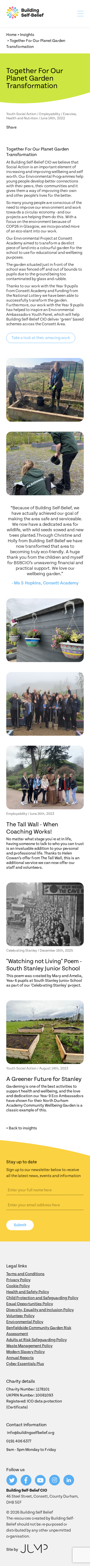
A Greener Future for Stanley (44, 1079)
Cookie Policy (18, 1286)
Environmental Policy (24, 1322)
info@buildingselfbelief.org (30, 1432)
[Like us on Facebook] (26, 1484)
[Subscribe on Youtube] (40, 1484)
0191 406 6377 (18, 1441)
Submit (20, 1225)
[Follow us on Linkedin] (68, 1484)
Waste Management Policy (29, 1346)
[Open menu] (80, 14)
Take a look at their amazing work (41, 338)
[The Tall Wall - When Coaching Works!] (45, 777)
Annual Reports (20, 1358)
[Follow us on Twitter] (12, 1484)
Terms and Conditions (25, 1274)
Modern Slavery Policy (25, 1352)
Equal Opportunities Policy (29, 1304)
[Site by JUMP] (34, 1549)
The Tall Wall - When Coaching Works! (32, 828)
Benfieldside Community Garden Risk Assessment (38, 1331)
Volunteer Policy (20, 1316)
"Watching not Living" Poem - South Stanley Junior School (44, 965)
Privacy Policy (18, 1280)
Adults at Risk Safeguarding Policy (36, 1340)
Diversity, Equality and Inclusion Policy (40, 1310)
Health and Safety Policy (27, 1292)
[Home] (25, 13)
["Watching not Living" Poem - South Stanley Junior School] (45, 914)
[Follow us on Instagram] (55, 1484)
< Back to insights (21, 1128)
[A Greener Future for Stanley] (45, 1032)
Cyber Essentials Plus (25, 1364)
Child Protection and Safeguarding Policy (42, 1298)
